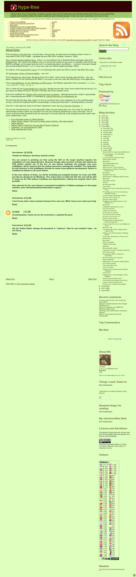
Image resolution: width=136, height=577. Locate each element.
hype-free (28, 7)
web (53, 33)
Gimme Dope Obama (109, 159)
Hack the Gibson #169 (110, 199)
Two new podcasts (109, 208)
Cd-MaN (15, 212)
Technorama (13, 74)
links (53, 23)
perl (53, 26)
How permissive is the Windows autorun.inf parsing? (113, 221)
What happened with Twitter (21, 129)
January (106, 150)
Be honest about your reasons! (113, 257)
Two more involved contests (112, 214)
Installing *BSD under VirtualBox (20, 36)
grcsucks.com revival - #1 (111, 216)
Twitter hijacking (17, 123)
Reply (14, 191)
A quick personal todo (109, 210)
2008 (103, 286)
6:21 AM (27, 198)
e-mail (95, 40)
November (106, 130)
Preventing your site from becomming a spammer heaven (115, 192)
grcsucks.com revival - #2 (111, 197)
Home (51, 279)
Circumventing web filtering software (114, 195)
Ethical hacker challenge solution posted (115, 176)
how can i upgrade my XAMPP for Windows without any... (111, 308)
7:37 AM (27, 212)
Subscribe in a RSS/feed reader (110, 62)
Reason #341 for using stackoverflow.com (116, 152)
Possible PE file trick (109, 175)
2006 (103, 290)
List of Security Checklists (70, 106)
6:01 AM (27, 225)
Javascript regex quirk (110, 265)
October (106, 132)
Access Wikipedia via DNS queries (38, 83)
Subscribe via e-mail (108, 66)
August (105, 136)
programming (56, 30)
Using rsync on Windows (18, 22)
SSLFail (105, 182)
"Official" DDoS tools (109, 244)
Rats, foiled (32, 100)
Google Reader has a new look (34, 89)
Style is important (108, 259)
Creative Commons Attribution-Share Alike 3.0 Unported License (113, 446)
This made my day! (109, 180)
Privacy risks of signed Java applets (114, 284)
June (105, 140)
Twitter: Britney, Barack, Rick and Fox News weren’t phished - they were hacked (42, 121)
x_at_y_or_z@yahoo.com (108, 369)
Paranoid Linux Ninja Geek (20, 77)
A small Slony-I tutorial (17, 33)
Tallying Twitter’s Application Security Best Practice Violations (35, 125)
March (105, 146)
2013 (103, 118)
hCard (104, 375)
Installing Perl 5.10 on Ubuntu (19, 31)
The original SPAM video (110, 163)
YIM (100, 372)
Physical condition (108, 242)
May (104, 142)
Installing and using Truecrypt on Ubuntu (23, 30)
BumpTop (35, 77)
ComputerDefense (17, 83)
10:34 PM (28, 152)
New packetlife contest (110, 248)
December (106, 128)
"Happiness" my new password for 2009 (26, 127)
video (53, 36)
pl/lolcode (106, 246)
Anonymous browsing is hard (112, 278)
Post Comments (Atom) (26, 284)
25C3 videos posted (109, 263)
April (104, 144)
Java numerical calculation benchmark (115, 280)
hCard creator (120, 375)
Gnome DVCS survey (28, 70)
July (104, 138)
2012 (103, 120)
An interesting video (109, 184)
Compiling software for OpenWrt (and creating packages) (28, 28)
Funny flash (106, 186)
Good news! (106, 273)
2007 (103, 288)
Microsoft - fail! (107, 227)
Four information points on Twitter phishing (27, 119)
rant (53, 25)
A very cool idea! (108, 267)
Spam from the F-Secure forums (113, 167)
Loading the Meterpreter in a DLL (113, 207)
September (106, 134)
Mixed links (13, 49)
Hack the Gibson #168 (110, 218)
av (52, 28)
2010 (103, 124)
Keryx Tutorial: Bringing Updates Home (21, 60)
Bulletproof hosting (108, 165)
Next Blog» (103, 106)
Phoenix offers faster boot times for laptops (43, 94)
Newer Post (10, 279)
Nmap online (14, 25)
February (106, 148)
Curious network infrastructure (112, 282)
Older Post (92, 279)
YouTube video (71, 77)
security (54, 22)
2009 (103, 126)
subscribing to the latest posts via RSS (78, 40)
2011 (103, 122)
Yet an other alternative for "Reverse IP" (115, 236)
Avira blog (51, 54)
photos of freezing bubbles (29, 74)
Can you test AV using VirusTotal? (113, 157)
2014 (103, 116)
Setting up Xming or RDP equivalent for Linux (24, 34)
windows (54, 31)
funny (53, 34)
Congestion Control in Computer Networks (116, 250)
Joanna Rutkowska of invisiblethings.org (61, 96)
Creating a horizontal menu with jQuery (22, 23)
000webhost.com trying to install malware (23, 26)
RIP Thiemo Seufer (109, 252)
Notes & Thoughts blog (22, 54)
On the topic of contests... (111, 212)
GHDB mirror (107, 238)
